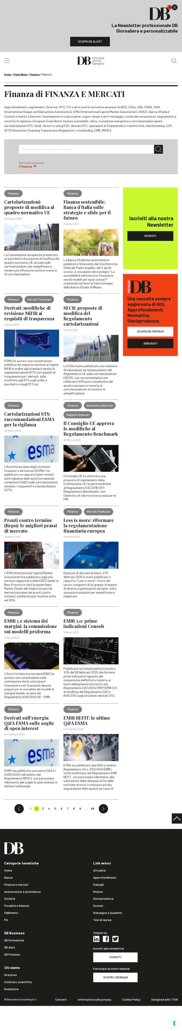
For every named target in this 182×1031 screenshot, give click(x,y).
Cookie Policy (131, 999)
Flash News (20, 74)
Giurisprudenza (103, 898)
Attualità (99, 870)
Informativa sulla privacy (94, 999)
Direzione (10, 975)
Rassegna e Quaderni (107, 913)
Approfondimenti (104, 877)
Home (7, 74)
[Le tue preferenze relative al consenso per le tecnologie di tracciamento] (174, 1023)
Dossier (98, 905)
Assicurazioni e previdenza (22, 891)
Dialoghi (98, 884)
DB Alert (9, 947)
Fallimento (11, 913)
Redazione (11, 989)
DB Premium (12, 954)
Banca (8, 877)
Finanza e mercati (16, 884)
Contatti (61, 999)
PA (6, 920)
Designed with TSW (164, 999)
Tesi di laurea (102, 920)
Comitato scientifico (18, 982)
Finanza (35, 74)
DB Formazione (14, 940)
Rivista (98, 891)
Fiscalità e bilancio (16, 905)
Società (9, 898)
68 (92, 808)
